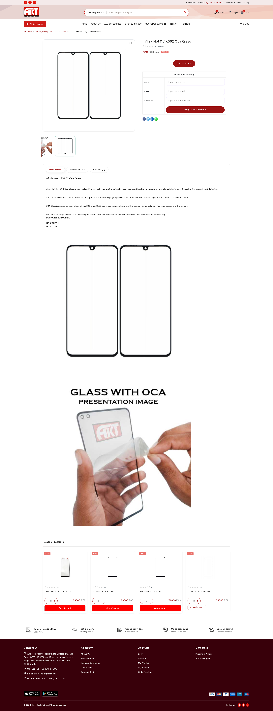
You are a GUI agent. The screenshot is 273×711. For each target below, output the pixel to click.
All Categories (112, 24)
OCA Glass (67, 32)
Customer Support (155, 24)
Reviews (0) (99, 169)
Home (84, 24)
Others (186, 24)
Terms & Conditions (90, 663)
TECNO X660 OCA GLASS (152, 591)
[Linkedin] (152, 120)
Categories (36, 24)
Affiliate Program (203, 658)
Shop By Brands (133, 24)
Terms (173, 24)
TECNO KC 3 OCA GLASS (199, 591)
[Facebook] (144, 120)
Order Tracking (242, 3)
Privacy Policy (87, 658)
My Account (144, 667)
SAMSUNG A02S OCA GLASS (58, 591)
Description (55, 169)
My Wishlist (143, 663)
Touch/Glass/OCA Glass (47, 32)
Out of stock (184, 63)
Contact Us (86, 667)
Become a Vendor (204, 654)
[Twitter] (148, 120)
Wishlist (229, 3)
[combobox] (95, 12)
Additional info (77, 169)
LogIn (140, 654)
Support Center (88, 672)
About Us (96, 24)
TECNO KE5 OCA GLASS (103, 591)
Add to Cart (198, 607)
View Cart (142, 658)
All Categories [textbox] (94, 12)
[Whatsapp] (156, 120)
